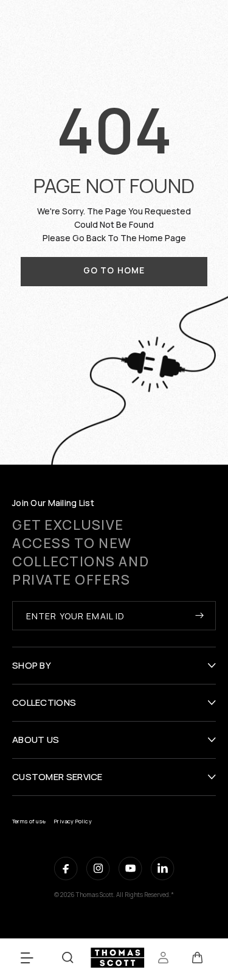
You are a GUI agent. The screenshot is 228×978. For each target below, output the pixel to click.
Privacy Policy (73, 821)
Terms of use (29, 821)
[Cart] (197, 958)
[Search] (68, 957)
